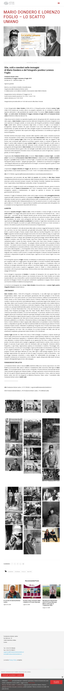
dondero (10, 571)
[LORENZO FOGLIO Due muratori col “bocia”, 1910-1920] (14, 499)
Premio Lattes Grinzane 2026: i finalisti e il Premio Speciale (32, 601)
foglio (24, 571)
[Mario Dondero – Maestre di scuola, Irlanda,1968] (32, 522)
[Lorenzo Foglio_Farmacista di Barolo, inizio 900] (14, 430)
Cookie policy (31, 682)
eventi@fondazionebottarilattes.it (13, 654)
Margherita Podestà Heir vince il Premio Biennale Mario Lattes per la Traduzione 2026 (50, 603)
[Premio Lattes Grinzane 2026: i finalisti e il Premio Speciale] (32, 592)
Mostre (29, 571)
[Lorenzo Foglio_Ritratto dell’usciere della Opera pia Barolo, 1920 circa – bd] (51, 455)
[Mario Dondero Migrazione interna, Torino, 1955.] (32, 406)
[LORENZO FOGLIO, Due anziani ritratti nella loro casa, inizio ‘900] (51, 494)
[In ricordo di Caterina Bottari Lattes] (12, 592)
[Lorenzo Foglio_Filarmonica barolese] (32, 440)
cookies (10, 680)
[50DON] (32, 542)
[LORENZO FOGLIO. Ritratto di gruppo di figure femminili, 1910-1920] (32, 508)
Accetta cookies (56, 682)
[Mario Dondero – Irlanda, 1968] (14, 518)
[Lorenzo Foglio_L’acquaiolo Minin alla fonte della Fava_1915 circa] (51, 430)
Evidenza (17, 571)
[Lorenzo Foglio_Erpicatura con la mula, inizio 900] (32, 425)
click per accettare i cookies (12, 675)
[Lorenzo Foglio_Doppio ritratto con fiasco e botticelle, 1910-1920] (14, 450)
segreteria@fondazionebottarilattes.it (14, 652)
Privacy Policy (13, 660)
